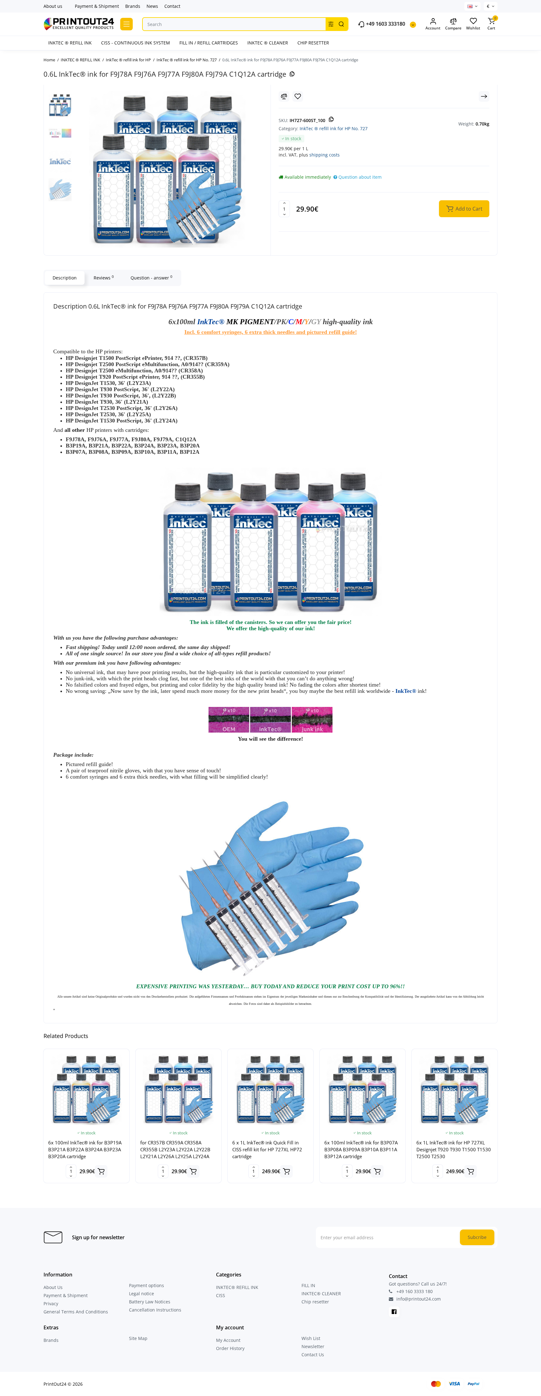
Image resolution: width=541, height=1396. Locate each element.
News (152, 6)
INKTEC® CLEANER (321, 1293)
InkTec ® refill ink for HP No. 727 (334, 128)
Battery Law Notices (149, 1302)
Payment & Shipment (97, 6)
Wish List (310, 1338)
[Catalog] (126, 24)
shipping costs (324, 155)
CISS (220, 1295)
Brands (132, 6)
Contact (172, 6)
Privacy (51, 1304)
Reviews (104, 277)
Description (65, 278)
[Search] (341, 24)
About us (53, 6)
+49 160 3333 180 (414, 1291)
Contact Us (312, 1355)
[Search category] (331, 24)
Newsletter (312, 1346)
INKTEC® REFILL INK (237, 1287)
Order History (230, 1348)
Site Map (138, 1338)
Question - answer (151, 277)
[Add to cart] (101, 1171)
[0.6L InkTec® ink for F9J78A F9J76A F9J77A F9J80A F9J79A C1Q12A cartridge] (167, 169)
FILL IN (308, 1285)
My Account (228, 1340)
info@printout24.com (418, 1299)
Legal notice (141, 1293)
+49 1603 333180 (385, 24)
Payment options (146, 1285)
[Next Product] (484, 96)
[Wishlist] (297, 96)
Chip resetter (315, 1302)
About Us (53, 1287)
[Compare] (284, 96)
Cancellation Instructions (155, 1310)
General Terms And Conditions (76, 1312)
